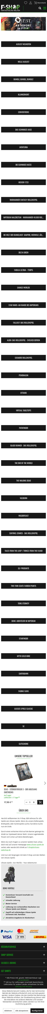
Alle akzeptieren (21, 1011)
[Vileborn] (23, 491)
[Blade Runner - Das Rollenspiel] (23, 438)
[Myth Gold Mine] (23, 649)
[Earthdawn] (23, 666)
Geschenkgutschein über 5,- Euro (18, 786)
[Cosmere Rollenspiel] (23, 350)
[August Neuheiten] (23, 37)
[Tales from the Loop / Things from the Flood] (23, 543)
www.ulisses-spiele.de (35, 845)
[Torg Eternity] (23, 596)
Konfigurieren (37, 1011)
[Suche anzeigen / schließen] (40, 8)
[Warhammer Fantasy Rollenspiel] (23, 192)
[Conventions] (23, 105)
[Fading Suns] (23, 684)
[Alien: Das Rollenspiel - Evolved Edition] (23, 333)
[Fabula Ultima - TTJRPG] (23, 263)
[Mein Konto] (31, 3)
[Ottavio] (23, 385)
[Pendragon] (23, 368)
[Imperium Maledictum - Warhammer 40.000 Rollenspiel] (23, 210)
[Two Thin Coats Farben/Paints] (23, 578)
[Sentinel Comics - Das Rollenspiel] (23, 526)
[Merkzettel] (26, 3)
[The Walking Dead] (23, 473)
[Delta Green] (23, 245)
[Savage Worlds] (23, 280)
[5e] (23, 719)
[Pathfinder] (23, 421)
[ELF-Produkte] (23, 561)
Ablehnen (8, 1011)
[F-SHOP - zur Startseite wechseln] (10, 8)
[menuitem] (25, 2)
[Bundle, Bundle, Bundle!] (23, 72)
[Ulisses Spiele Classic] (23, 701)
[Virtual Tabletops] (23, 403)
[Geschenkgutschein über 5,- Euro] (23, 772)
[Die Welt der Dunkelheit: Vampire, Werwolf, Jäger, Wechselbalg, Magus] (23, 228)
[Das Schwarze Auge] (23, 122)
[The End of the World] (23, 456)
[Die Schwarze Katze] (23, 157)
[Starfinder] (23, 631)
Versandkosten (23, 980)
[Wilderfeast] (23, 508)
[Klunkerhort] (23, 87)
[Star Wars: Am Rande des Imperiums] (23, 298)
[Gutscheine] (23, 736)
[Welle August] (23, 54)
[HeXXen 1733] (23, 175)
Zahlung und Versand (23, 986)
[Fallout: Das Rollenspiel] (23, 315)
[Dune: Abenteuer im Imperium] (23, 614)
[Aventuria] (23, 140)
